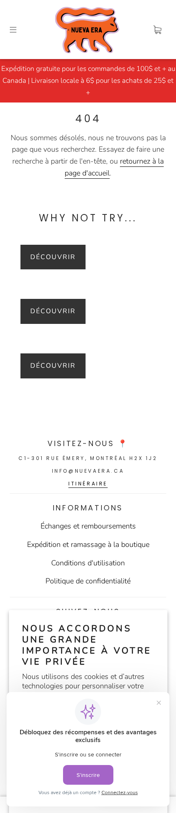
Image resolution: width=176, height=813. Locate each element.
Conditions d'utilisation (88, 563)
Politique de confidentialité (88, 581)
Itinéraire (88, 483)
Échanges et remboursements (88, 526)
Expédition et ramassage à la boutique (88, 544)
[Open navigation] (19, 29)
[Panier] (157, 29)
